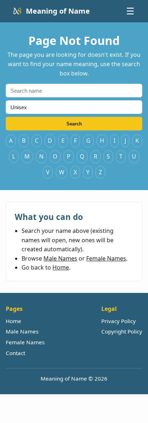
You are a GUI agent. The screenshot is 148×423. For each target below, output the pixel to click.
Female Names (106, 258)
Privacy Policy (118, 321)
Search (74, 124)
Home (60, 267)
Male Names (60, 258)
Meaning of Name (58, 11)
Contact (15, 353)
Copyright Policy (121, 331)
